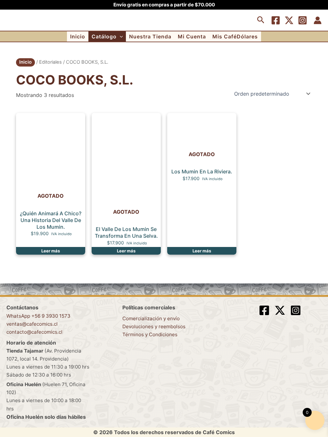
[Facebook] (275, 20)
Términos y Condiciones (149, 334)
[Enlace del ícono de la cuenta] (318, 20)
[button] (261, 20)
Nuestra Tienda (150, 36)
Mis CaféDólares (235, 36)
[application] (120, 36)
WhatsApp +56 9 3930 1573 (38, 316)
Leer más (50, 250)
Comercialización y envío (151, 318)
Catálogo (104, 36)
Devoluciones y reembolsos (153, 326)
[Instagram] (302, 20)
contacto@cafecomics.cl (34, 332)
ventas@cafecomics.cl (32, 324)
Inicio (77, 36)
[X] (289, 20)
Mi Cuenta (192, 36)
